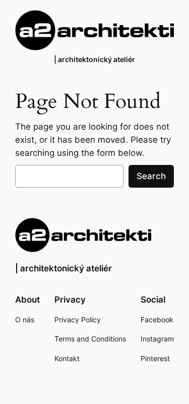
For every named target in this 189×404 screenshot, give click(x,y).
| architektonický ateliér (94, 59)
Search (151, 176)
